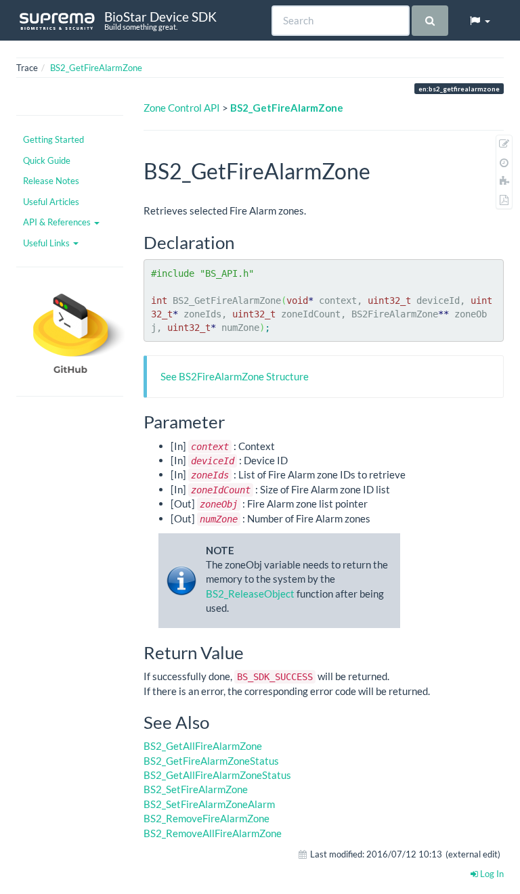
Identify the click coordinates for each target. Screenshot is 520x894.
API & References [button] (58, 222)
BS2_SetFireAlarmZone (196, 789)
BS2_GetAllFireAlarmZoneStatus (217, 775)
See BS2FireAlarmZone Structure (234, 376)
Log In (491, 873)
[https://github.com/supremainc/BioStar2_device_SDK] (69, 332)
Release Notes (51, 180)
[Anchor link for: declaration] (243, 241)
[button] (479, 20)
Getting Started (53, 139)
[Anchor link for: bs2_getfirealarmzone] (381, 170)
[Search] (430, 20)
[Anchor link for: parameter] (233, 421)
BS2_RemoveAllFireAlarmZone (213, 833)
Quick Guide (46, 160)
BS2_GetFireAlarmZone (96, 67)
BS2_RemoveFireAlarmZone (206, 818)
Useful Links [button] (47, 243)
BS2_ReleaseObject (250, 593)
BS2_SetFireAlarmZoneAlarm (209, 804)
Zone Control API (182, 108)
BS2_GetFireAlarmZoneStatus (211, 761)
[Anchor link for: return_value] (252, 652)
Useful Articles (51, 201)
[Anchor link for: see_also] (218, 721)
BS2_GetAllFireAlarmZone (203, 746)
